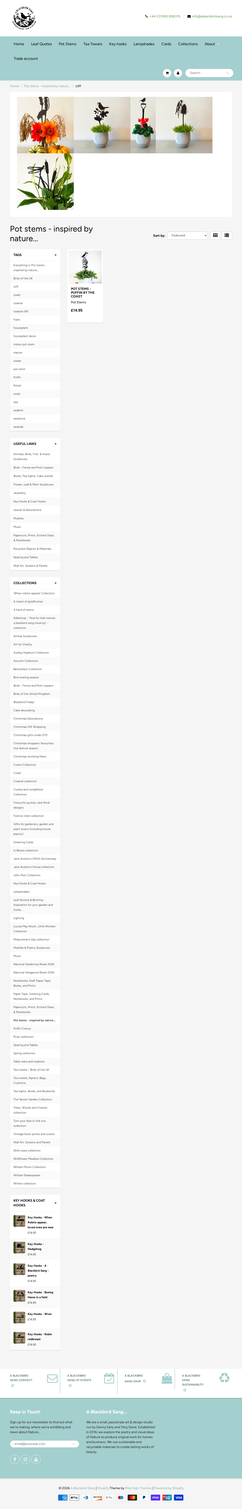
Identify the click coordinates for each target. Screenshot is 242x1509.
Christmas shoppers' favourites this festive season (33, 746)
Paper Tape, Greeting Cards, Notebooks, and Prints (31, 996)
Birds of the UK (23, 278)
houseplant (20, 327)
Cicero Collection (24, 764)
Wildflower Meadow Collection (33, 1158)
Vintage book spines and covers (34, 1134)
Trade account (26, 58)
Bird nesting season (26, 677)
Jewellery (19, 493)
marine (17, 352)
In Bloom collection (25, 850)
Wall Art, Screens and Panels (31, 1142)
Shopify (103, 1488)
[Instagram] (25, 1459)
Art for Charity (22, 644)
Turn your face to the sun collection (29, 1123)
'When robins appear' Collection (34, 593)
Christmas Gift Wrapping (29, 726)
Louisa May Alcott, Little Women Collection (34, 929)
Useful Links (24, 444)
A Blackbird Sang (82, 1488)
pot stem (19, 369)
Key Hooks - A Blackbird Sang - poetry (38, 1270)
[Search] (227, 73)
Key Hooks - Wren (40, 1314)
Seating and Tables (25, 557)
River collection (23, 1036)
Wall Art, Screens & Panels (30, 565)
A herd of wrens (23, 609)
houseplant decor (24, 336)
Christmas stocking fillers (29, 756)
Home (19, 44)
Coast (17, 773)
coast (17, 295)
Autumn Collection (25, 661)
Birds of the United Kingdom (31, 694)
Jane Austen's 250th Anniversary (34, 858)
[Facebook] (14, 1459)
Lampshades (144, 44)
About (210, 44)
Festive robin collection (28, 816)
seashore (19, 418)
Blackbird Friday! (24, 702)
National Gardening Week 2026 (33, 964)
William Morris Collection (29, 1167)
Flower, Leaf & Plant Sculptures (33, 484)
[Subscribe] (73, 1444)
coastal (18, 303)
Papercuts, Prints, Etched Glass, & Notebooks (34, 538)
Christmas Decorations (28, 718)
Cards (166, 44)
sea (15, 402)
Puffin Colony (22, 1028)
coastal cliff (20, 311)
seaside (18, 426)
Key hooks (117, 44)
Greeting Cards (23, 842)
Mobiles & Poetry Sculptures (31, 947)
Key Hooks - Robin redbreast (40, 1337)
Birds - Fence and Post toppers (33, 467)
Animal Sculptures (25, 636)
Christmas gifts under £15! (30, 735)
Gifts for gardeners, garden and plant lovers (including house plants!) (33, 829)
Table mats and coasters (29, 1061)
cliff (15, 286)
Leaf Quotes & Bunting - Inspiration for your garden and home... (33, 904)
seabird (18, 410)
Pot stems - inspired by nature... (47, 86)
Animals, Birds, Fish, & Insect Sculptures (31, 456)
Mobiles (18, 518)
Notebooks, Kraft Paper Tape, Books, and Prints (32, 983)
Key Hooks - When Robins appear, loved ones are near (41, 1222)
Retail (17, 385)
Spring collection (24, 1053)
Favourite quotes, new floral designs (31, 805)
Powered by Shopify (169, 1488)
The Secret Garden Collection (32, 1099)
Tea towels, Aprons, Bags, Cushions (29, 1080)
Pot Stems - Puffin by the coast (83, 292)
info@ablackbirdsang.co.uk (212, 16)
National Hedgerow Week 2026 (33, 972)
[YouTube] (36, 1459)
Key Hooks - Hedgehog (36, 1246)
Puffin (17, 377)
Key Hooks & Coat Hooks (29, 501)
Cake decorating (24, 710)
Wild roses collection (27, 1150)
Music (17, 527)
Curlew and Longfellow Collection (28, 792)
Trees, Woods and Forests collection (30, 1110)
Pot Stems (67, 44)
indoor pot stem (23, 344)
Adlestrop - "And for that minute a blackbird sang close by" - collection (34, 623)
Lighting (18, 918)
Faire (16, 319)
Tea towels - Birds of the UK (31, 1069)
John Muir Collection (26, 875)
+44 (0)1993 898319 (164, 16)
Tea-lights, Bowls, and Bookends (34, 1091)
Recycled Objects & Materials (32, 548)
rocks (16, 393)
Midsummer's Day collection (31, 939)
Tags (17, 255)
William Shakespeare (26, 1175)
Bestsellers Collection (27, 669)
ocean (17, 360)
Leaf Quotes (41, 44)
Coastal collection (25, 781)
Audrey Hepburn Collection (31, 652)
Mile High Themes (138, 1488)
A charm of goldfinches (28, 601)
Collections (188, 44)
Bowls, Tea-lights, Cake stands (33, 476)
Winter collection (24, 1183)
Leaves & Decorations (27, 510)
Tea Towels (92, 44)
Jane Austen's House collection (33, 867)
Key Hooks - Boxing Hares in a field (40, 1295)
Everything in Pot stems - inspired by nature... (29, 268)
